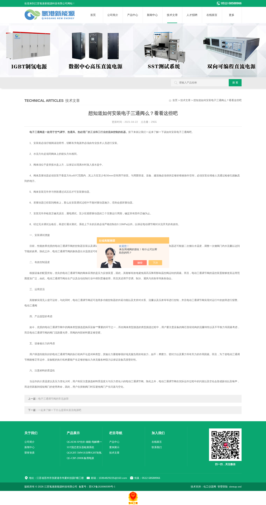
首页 (93, 15)
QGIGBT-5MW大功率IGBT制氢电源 (84, 453)
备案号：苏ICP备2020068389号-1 (97, 486)
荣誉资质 (29, 452)
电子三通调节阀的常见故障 (53, 398)
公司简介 (112, 15)
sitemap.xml (235, 486)
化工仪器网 (209, 486)
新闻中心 (152, 15)
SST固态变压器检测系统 (80, 447)
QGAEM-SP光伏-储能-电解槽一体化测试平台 (84, 443)
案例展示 (114, 447)
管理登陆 (223, 486)
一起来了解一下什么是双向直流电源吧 (59, 410)
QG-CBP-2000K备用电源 (80, 458)
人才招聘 (192, 15)
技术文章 (172, 15)
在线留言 (211, 15)
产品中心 (132, 15)
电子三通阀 (35, 132)
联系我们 (157, 447)
